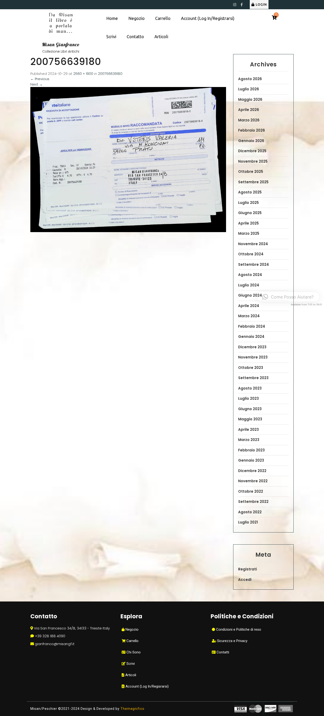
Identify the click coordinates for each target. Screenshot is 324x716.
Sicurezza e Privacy (231, 641)
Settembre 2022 (253, 501)
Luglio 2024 (248, 285)
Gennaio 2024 (251, 336)
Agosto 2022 (250, 511)
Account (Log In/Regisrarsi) (147, 686)
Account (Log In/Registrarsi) (207, 18)
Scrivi (111, 36)
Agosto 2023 (250, 388)
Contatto (135, 36)
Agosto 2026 (250, 78)
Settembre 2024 (253, 264)
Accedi (244, 579)
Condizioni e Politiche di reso (238, 629)
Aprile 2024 (248, 305)
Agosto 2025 (250, 192)
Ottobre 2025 (250, 171)
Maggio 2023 (250, 419)
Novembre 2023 (253, 357)
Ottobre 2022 (250, 491)
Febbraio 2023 (251, 450)
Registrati (247, 569)
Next (36, 84)
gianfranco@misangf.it (54, 643)
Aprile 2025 (248, 223)
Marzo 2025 (248, 233)
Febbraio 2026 (251, 130)
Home (112, 18)
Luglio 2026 (248, 89)
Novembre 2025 (253, 161)
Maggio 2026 (250, 99)
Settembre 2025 (253, 181)
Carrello (163, 18)
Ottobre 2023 (250, 367)
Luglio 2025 (248, 202)
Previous (39, 78)
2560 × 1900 (83, 73)
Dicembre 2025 (252, 150)
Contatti (222, 652)
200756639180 (110, 73)
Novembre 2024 (253, 243)
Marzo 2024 (249, 315)
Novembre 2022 (253, 480)
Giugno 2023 (250, 408)
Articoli (161, 36)
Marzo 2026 (248, 120)
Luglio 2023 (248, 398)
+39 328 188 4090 (50, 635)
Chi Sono (133, 652)
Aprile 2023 (248, 429)
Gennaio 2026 (251, 140)
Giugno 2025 (250, 212)
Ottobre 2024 (251, 254)
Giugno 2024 (250, 295)
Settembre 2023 (253, 377)
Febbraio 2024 (251, 326)
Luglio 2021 (248, 522)
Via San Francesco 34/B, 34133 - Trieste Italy (72, 628)
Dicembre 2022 (252, 470)
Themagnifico (132, 709)
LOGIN (261, 4)
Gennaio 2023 (251, 460)
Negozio (136, 18)
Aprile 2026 (248, 109)
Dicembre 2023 (252, 346)
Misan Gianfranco (60, 44)
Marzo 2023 (248, 439)
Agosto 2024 (250, 274)
